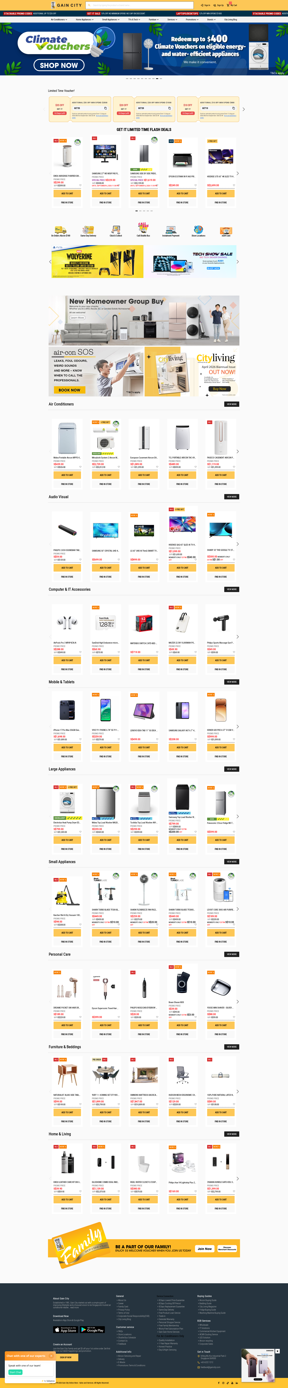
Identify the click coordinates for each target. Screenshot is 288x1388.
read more (74, 1307)
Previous (2, 49)
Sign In (207, 5)
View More (232, 404)
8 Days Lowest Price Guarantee (171, 1300)
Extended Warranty (166, 1319)
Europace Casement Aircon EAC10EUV (146, 457)
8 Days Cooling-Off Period (170, 1303)
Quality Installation (167, 1340)
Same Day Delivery (166, 1310)
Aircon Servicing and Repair (129, 1356)
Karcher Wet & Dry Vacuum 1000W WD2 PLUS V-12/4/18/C (78, 915)
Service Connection (165, 1296)
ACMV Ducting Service (209, 1334)
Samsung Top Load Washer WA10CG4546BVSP (189, 817)
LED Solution (205, 1337)
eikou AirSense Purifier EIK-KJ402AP (67, 176)
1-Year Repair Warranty (168, 1343)
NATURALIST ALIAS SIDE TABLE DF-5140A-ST (73, 1095)
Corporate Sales (206, 1344)
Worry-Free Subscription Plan (171, 1329)
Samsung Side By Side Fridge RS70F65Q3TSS (144, 173)
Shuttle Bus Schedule (127, 1337)
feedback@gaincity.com (210, 1367)
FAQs (120, 1331)
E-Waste (121, 1362)
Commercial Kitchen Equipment (212, 1331)
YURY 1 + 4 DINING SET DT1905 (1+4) (107, 1095)
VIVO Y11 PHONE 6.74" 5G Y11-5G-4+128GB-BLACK (113, 730)
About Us (122, 1300)
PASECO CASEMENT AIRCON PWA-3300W (224, 457)
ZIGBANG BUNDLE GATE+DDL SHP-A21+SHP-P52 (227, 1182)
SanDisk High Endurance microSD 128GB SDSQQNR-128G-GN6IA (119, 643)
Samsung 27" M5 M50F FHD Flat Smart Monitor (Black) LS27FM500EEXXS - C (105, 173)
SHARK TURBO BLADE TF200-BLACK (107, 910)
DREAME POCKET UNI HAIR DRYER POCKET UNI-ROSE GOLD (78, 1007)
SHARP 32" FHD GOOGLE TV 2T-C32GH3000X (225, 550)
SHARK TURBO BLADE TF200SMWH (183, 910)
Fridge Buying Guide (208, 1310)
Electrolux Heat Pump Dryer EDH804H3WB (71, 822)
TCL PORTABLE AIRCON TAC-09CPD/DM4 (186, 457)
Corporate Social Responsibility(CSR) (133, 1316)
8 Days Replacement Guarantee (171, 1306)
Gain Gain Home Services (169, 1332)
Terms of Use (123, 1313)
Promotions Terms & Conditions (131, 1365)
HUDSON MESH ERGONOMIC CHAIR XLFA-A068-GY (189, 1095)
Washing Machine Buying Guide (212, 1313)
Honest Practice (165, 1346)
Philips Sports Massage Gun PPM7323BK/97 (225, 643)
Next (286, 49)
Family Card (123, 1306)
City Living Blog (124, 1319)
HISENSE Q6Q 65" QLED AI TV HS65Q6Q (185, 545)
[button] (80, 185)
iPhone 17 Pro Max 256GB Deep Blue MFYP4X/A (74, 730)
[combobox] (140, 5)
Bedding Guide (205, 1303)
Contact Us (123, 1341)
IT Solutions (205, 1328)
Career (120, 1303)
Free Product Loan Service (169, 1313)
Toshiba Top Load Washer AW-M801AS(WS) (149, 822)
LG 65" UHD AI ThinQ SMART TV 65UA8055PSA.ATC (152, 551)
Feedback (122, 1344)
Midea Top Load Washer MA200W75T (107, 822)
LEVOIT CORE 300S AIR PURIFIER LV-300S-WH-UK (227, 910)
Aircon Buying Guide (208, 1300)
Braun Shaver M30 (176, 1002)
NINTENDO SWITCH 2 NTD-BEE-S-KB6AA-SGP (149, 643)
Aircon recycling (206, 1341)
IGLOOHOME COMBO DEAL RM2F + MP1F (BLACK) (112, 1182)
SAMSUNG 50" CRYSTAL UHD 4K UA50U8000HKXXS (113, 551)
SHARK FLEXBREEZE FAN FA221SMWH (146, 910)
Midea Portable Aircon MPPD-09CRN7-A (70, 457)
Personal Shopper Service (169, 1322)
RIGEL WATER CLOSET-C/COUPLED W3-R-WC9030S (151, 1182)
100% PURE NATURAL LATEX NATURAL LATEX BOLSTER (230, 1095)
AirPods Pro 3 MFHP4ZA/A (65, 643)
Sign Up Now (65, 1357)
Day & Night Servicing (167, 1350)
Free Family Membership (169, 1325)
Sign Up (220, 5)
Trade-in (162, 1316)
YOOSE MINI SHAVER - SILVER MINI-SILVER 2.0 (226, 1007)
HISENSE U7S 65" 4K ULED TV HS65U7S (221, 176)
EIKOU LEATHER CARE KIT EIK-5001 (68, 1182)
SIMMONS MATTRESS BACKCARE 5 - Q (146, 1095)
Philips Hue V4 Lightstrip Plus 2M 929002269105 (189, 1182)
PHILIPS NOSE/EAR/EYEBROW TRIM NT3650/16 (150, 1007)
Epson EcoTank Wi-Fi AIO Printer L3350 (182, 176)
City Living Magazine (208, 1306)
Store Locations (125, 1334)
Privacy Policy (124, 1310)
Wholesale (204, 1325)
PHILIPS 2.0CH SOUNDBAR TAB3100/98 (70, 550)
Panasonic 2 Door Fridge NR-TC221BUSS (224, 823)
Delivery (121, 1359)
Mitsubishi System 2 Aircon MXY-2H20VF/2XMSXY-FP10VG (117, 457)
